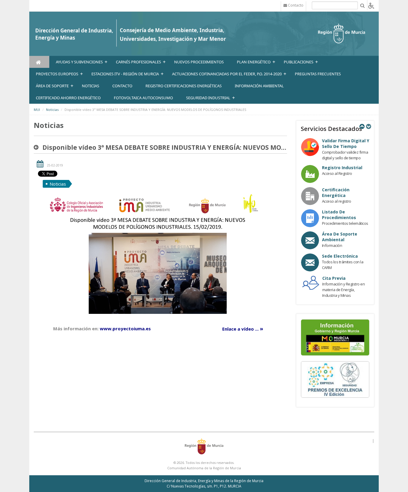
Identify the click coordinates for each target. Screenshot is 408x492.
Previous (362, 126)
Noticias (52, 109)
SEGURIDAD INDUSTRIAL (208, 97)
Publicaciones (298, 62)
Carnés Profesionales (138, 62)
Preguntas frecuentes (318, 74)
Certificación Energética (335, 192)
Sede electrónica (340, 256)
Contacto (122, 85)
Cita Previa (334, 278)
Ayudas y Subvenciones (79, 62)
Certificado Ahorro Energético (68, 97)
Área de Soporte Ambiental (339, 236)
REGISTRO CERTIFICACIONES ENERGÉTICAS (183, 85)
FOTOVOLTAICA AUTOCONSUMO (143, 97)
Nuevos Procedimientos (199, 62)
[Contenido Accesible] (371, 5)
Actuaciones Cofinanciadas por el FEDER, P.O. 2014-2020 (227, 74)
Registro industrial (342, 167)
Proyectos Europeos (57, 74)
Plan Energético (254, 62)
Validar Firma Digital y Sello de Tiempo (345, 143)
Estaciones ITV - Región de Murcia (125, 74)
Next (368, 126)
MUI (37, 109)
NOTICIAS (90, 85)
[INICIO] (39, 62)
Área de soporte (52, 85)
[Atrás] (37, 147)
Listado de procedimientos (339, 214)
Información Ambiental (259, 85)
